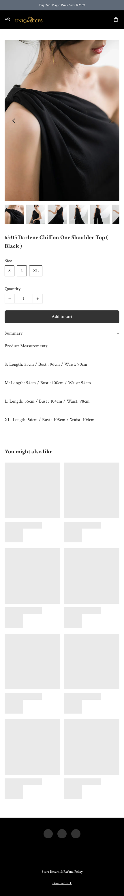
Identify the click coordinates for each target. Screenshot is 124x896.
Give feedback (62, 883)
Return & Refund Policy (66, 871)
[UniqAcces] (29, 19)
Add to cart (62, 317)
